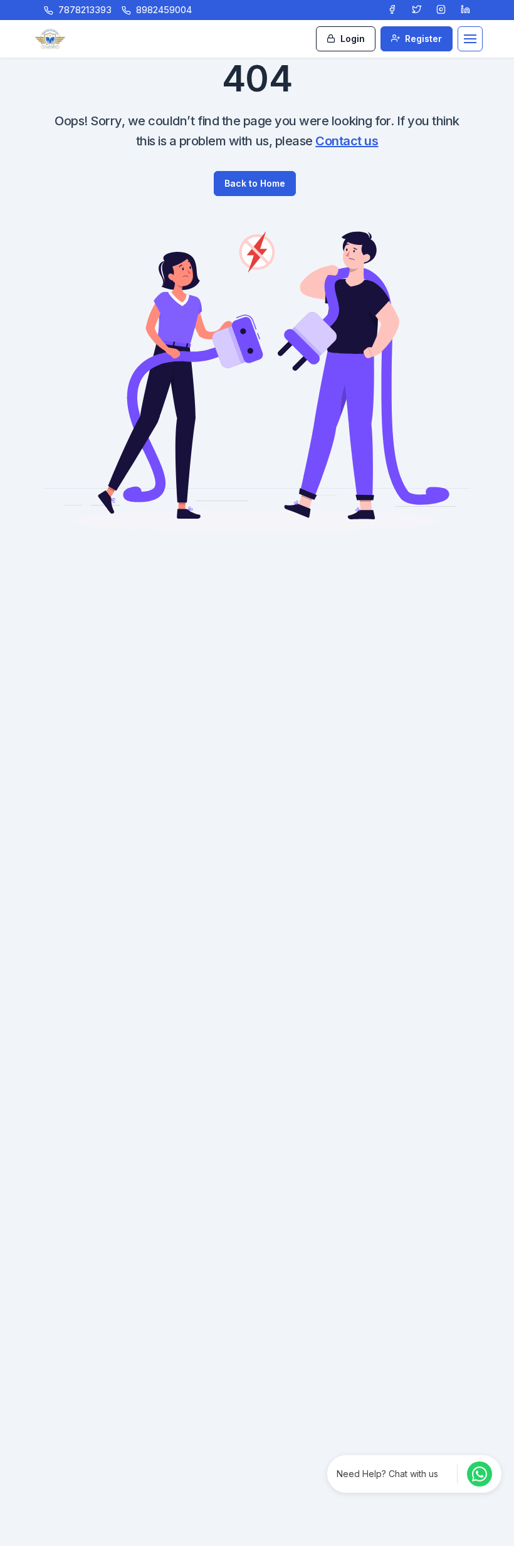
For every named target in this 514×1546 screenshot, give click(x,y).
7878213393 (85, 10)
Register (422, 38)
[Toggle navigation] (470, 38)
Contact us (346, 140)
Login (351, 38)
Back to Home (254, 183)
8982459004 (164, 10)
